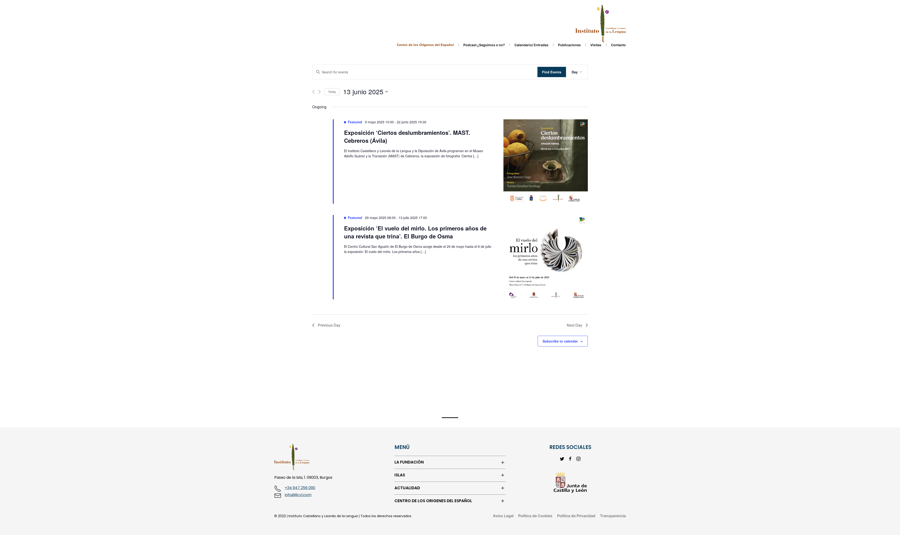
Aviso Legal (503, 515)
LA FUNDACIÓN (409, 462)
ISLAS (399, 475)
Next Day (574, 325)
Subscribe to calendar (560, 341)
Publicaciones (569, 45)
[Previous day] (313, 92)
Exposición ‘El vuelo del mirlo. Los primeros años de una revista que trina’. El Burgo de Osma (415, 232)
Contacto (618, 45)
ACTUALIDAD (407, 488)
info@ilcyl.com (298, 494)
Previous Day (329, 325)
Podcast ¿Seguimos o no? (484, 45)
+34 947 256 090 (300, 487)
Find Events (551, 72)
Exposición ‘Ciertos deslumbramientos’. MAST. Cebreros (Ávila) (407, 136)
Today (332, 92)
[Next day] (319, 92)
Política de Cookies (535, 515)
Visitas (595, 45)
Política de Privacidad (576, 515)
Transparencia (613, 515)
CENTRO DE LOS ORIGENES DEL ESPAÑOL (433, 501)
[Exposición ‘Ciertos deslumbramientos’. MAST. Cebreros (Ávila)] (545, 161)
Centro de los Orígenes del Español (425, 45)
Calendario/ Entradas (531, 45)
